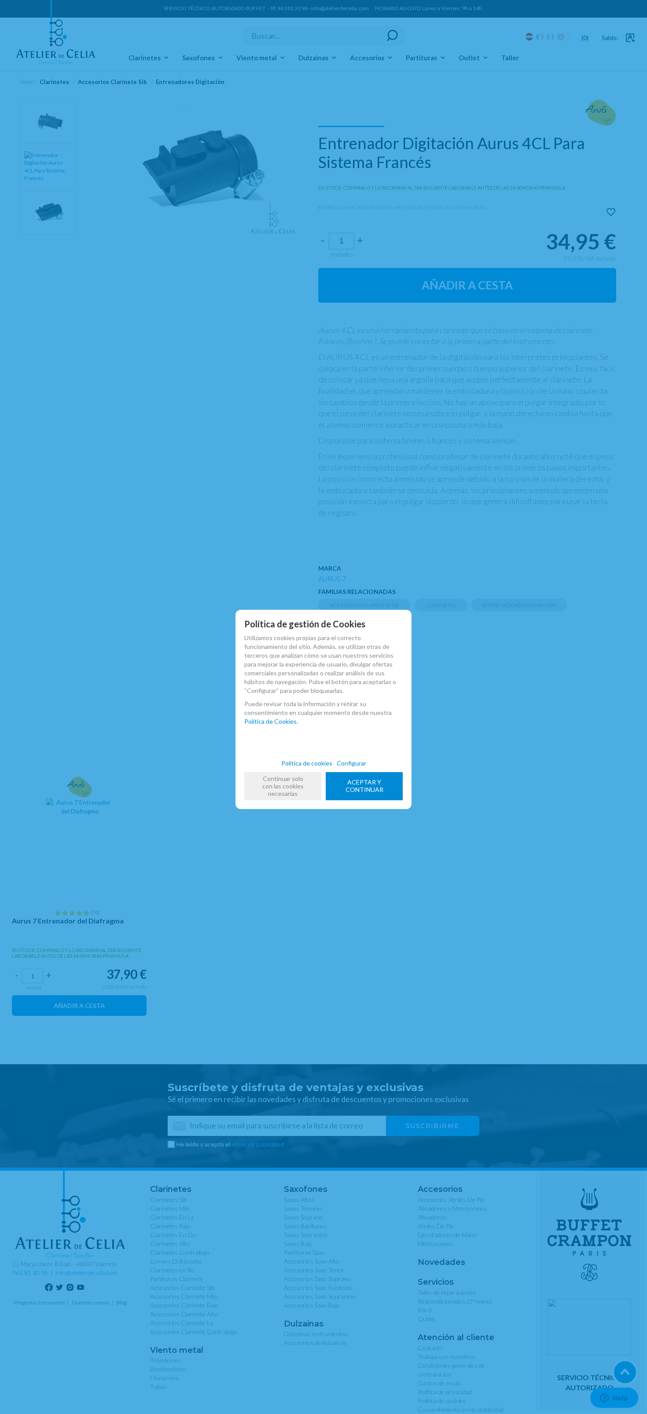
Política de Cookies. (271, 721)
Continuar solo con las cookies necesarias (283, 786)
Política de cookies (306, 763)
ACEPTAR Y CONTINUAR (364, 785)
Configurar (351, 763)
